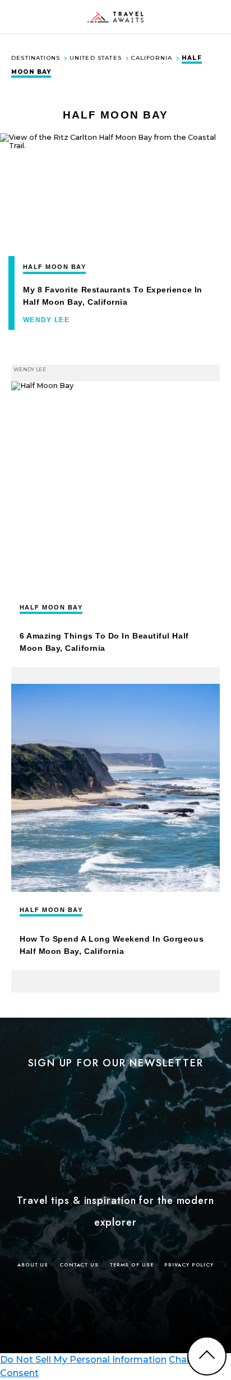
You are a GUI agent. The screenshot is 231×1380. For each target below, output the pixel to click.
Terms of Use (132, 1264)
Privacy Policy (189, 1264)
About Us (32, 1264)
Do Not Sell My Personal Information (83, 1359)
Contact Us (79, 1264)
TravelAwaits (115, 17)
